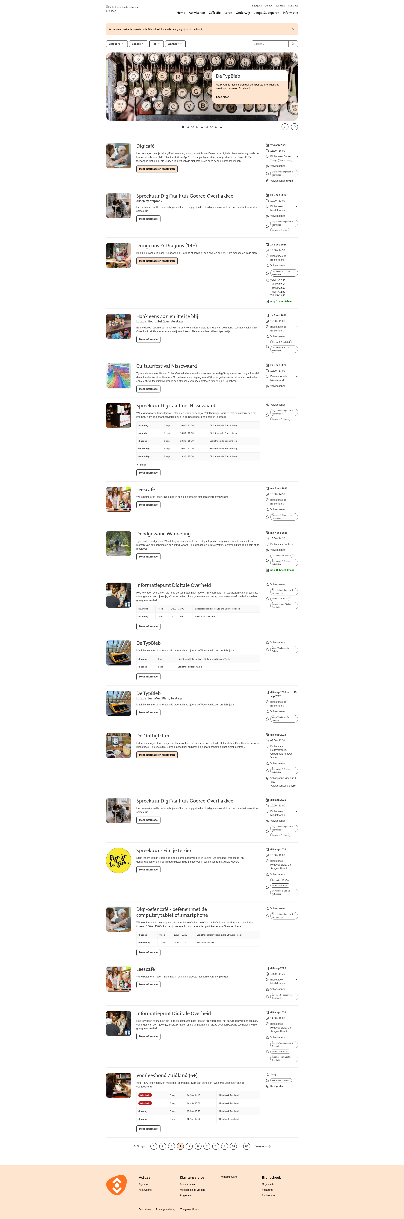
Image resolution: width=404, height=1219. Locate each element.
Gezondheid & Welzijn (281, 556)
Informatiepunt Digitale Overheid (173, 585)
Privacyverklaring (165, 1209)
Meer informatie (148, 218)
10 (233, 1146)
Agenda (143, 1184)
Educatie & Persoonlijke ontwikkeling (282, 517)
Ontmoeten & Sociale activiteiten (281, 273)
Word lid (280, 5)
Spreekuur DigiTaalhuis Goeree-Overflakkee (184, 196)
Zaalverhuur (269, 1195)
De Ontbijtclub (152, 735)
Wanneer (173, 44)
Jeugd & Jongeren (266, 13)
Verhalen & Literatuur (281, 1080)
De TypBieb (148, 643)
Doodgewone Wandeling (163, 533)
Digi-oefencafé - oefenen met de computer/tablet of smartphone (172, 912)
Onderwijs (243, 13)
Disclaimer (145, 1209)
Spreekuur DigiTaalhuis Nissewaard (175, 405)
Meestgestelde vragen (192, 1189)
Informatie (290, 13)
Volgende (261, 1146)
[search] (293, 43)
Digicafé (145, 146)
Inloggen (257, 5)
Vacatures (267, 1189)
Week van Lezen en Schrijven (280, 649)
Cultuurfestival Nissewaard (166, 366)
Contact (268, 5)
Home (181, 13)
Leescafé (145, 489)
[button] (183, 127)
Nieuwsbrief (145, 1189)
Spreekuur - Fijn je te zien (164, 850)
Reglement (186, 1195)
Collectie (215, 13)
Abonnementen (188, 1184)
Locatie (136, 44)
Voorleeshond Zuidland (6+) (167, 1075)
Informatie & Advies (280, 230)
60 (246, 1146)
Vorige (141, 1146)
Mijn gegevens (229, 1177)
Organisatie (268, 1184)
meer (143, 464)
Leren (228, 13)
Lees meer (222, 97)
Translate (293, 5)
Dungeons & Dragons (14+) (166, 245)
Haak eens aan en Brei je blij (167, 316)
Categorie (115, 44)
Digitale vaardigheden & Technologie (282, 173)
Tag (154, 44)
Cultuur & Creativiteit (281, 342)
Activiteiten (197, 13)
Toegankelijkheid (189, 1209)
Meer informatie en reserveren (157, 169)
